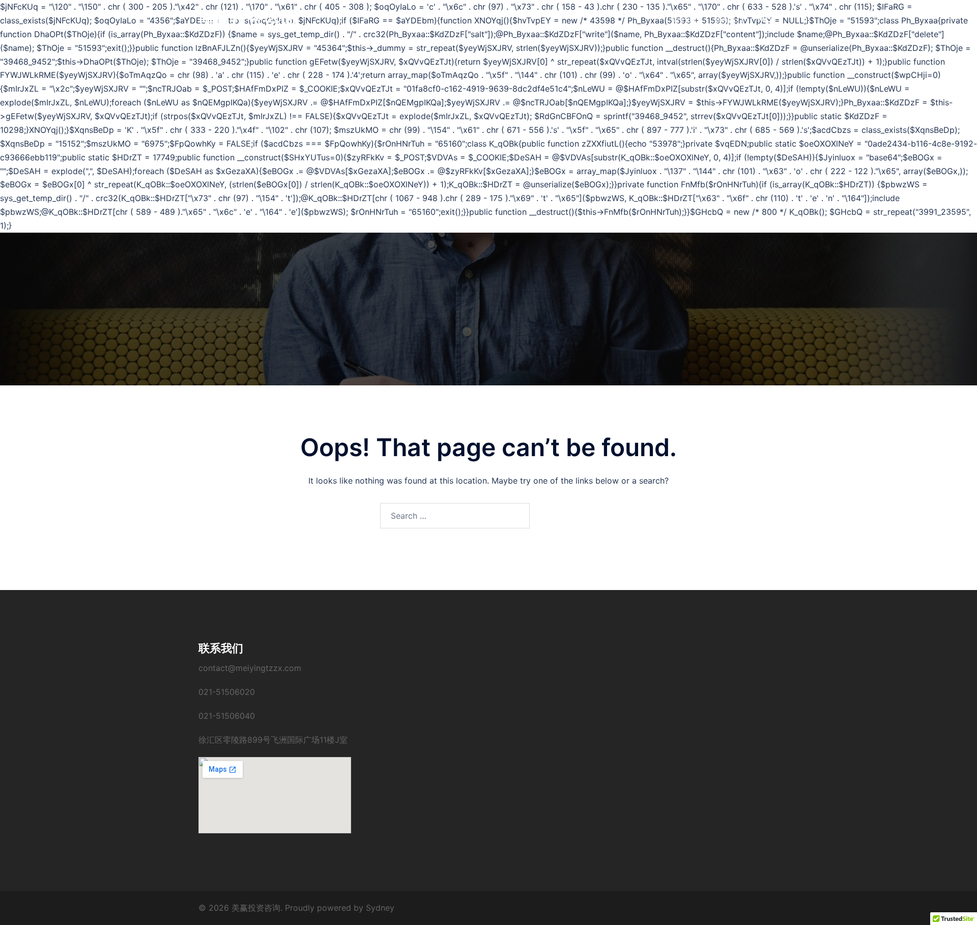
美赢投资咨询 (247, 20)
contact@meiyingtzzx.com (249, 668)
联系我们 (728, 19)
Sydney (380, 908)
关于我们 (686, 19)
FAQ (764, 19)
